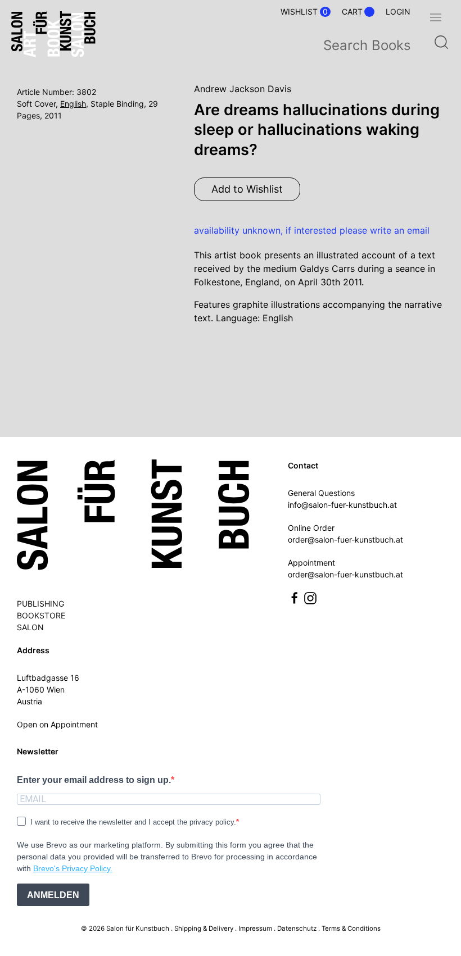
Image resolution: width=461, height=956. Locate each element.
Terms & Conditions (351, 928)
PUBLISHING (40, 603)
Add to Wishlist (247, 189)
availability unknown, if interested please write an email (312, 230)
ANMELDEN (53, 895)
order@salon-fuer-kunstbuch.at (345, 539)
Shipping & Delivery (203, 928)
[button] (435, 17)
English (73, 103)
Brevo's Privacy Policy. (72, 868)
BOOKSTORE (41, 615)
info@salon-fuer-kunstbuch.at (342, 504)
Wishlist (304, 12)
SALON (30, 627)
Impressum (255, 928)
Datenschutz (297, 928)
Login (398, 11)
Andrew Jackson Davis (242, 88)
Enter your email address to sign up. (94, 780)
